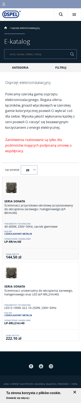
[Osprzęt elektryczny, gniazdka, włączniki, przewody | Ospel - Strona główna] (11, 14)
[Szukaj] (72, 54)
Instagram (51, 366)
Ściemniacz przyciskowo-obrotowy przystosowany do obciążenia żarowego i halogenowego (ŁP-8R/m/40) (38, 209)
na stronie (12, 169)
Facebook (31, 366)
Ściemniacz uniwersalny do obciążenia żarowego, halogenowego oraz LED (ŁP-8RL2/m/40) (38, 292)
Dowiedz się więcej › (18, 398)
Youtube (41, 366)
